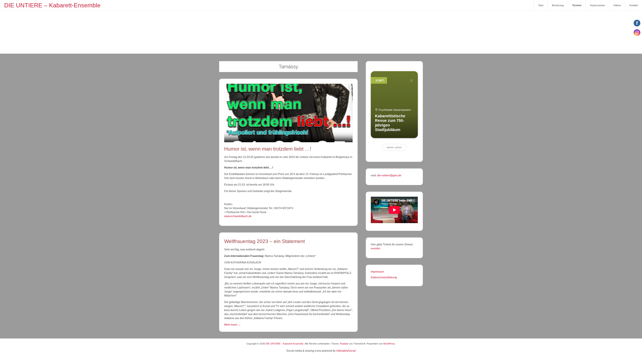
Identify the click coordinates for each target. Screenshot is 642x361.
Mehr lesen (232, 324)
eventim (375, 248)
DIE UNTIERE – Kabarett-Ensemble (52, 5)
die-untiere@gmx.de (389, 175)
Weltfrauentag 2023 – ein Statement (264, 241)
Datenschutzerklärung (384, 277)
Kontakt (633, 5)
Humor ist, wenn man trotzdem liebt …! (267, 149)
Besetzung (558, 5)
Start (540, 5)
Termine (576, 5)
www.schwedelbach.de (238, 216)
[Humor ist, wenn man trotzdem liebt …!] (288, 141)
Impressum (377, 271)
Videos (617, 5)
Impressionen (597, 5)
